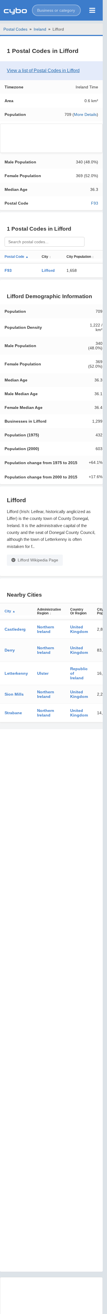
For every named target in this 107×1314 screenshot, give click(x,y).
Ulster (43, 673)
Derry (10, 650)
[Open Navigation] (92, 10)
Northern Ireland (45, 629)
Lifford (48, 270)
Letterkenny (16, 673)
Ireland (40, 29)
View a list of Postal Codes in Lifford (43, 70)
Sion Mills (14, 694)
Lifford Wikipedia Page (38, 560)
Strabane (13, 713)
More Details (85, 114)
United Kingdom (79, 629)
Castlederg (15, 629)
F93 (94, 203)
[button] (56, 10)
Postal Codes (15, 29)
